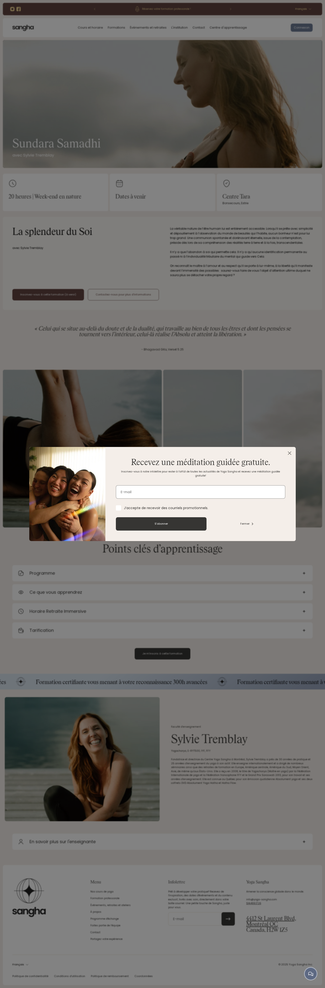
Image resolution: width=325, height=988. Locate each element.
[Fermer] (289, 453)
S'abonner (161, 524)
